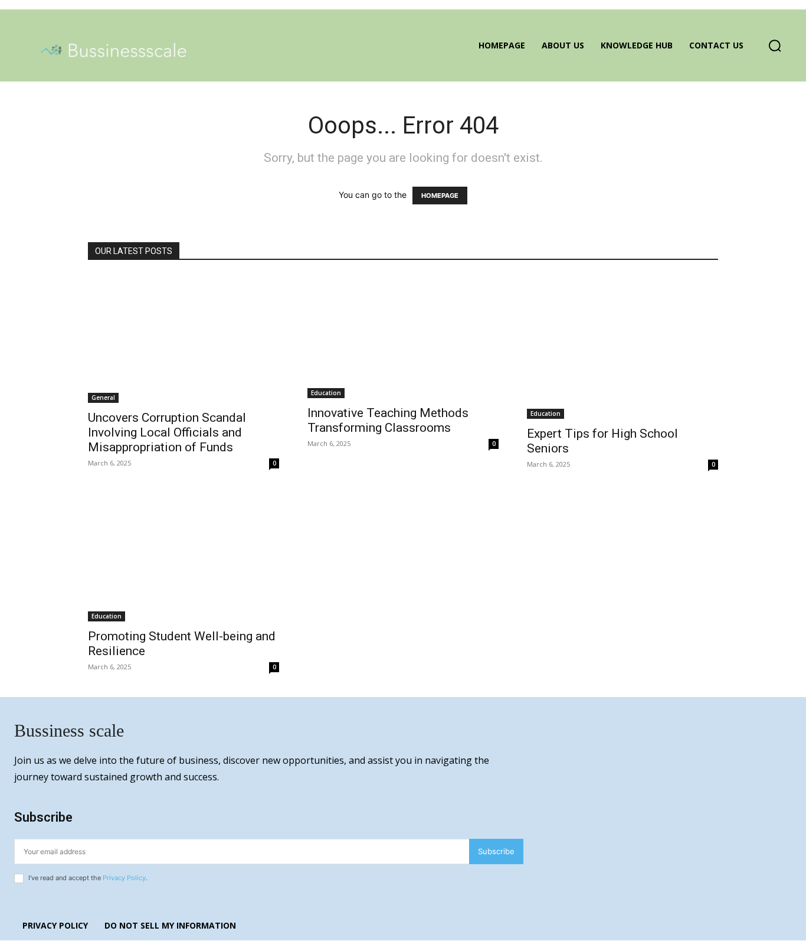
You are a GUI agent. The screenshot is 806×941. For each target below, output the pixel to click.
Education (326, 393)
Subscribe (496, 851)
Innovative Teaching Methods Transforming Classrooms (387, 420)
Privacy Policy (124, 878)
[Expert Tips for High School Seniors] (622, 347)
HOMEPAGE (439, 195)
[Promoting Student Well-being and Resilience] (183, 557)
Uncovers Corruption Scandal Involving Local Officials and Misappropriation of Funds (167, 432)
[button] (775, 45)
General (103, 397)
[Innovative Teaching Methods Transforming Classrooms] (403, 336)
